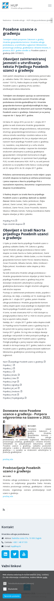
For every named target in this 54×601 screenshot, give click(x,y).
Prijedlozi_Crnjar (10, 381)
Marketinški (12, 589)
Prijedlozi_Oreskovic (11, 391)
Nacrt (5, 362)
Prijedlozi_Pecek (10, 394)
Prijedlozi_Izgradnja (11, 385)
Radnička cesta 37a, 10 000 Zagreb (26, 538)
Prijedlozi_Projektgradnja (13, 398)
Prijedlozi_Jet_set (10, 388)
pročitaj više (8, 459)
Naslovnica (7, 20)
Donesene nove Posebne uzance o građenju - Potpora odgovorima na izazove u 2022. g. (27, 416)
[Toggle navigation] (50, 5)
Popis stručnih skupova (12, 224)
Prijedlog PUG (9, 221)
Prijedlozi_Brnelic (10, 375)
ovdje (45, 577)
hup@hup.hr (16, 546)
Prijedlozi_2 (7, 368)
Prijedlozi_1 (7, 365)
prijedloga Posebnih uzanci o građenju (26, 362)
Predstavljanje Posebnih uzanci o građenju (21, 469)
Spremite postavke (12, 596)
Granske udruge (19, 20)
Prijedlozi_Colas (9, 378)
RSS (3, 509)
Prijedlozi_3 (7, 371)
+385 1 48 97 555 (20, 542)
